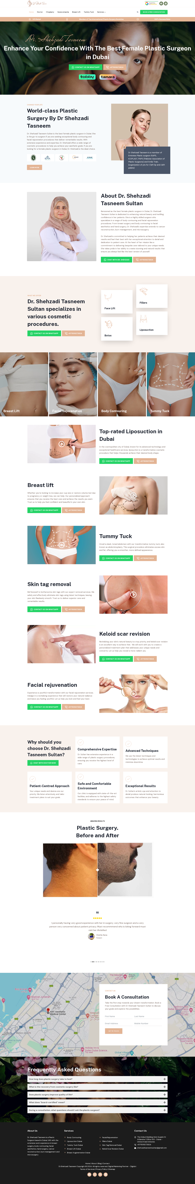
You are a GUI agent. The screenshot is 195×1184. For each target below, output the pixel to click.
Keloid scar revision (124, 633)
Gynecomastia (63, 12)
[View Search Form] (137, 12)
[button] (61, 444)
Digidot (133, 1166)
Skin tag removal (49, 584)
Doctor (40, 12)
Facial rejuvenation (52, 685)
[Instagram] (166, 3)
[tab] (91, 961)
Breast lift (40, 485)
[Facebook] (161, 3)
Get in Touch (113, 1031)
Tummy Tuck (89, 12)
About (94, 1163)
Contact (106, 1163)
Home (31, 12)
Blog (99, 1163)
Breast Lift (76, 12)
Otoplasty (50, 12)
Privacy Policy (101, 1169)
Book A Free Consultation (154, 12)
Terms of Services (87, 1169)
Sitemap (111, 1169)
